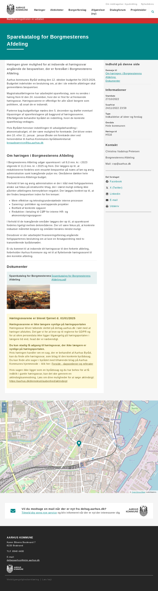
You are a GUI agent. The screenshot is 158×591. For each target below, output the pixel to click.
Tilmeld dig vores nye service (39, 512)
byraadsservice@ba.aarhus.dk (25, 142)
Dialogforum (118, 10)
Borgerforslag (77, 10)
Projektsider (138, 10)
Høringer (39, 10)
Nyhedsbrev (147, 4)
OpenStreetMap (138, 492)
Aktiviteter (57, 10)
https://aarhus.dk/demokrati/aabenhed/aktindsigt (38, 381)
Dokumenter (113, 81)
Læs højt (47, 579)
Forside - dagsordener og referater (72, 364)
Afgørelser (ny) (98, 12)
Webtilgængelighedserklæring (23, 579)
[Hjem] (17, 9)
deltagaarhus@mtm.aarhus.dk (23, 560)
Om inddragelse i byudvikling (121, 4)
